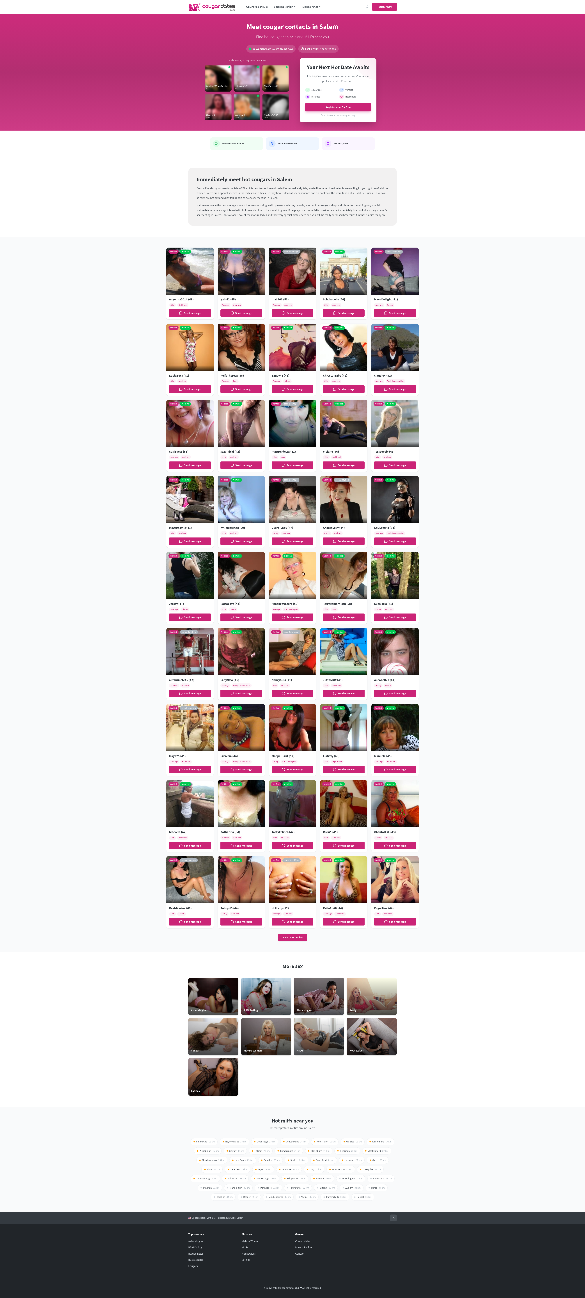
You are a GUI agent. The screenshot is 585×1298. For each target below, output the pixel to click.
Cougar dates (302, 1241)
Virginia (211, 1217)
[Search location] (367, 7)
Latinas (246, 1259)
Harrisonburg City (226, 1217)
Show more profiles (292, 937)
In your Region (303, 1247)
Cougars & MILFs (257, 7)
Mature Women (250, 1241)
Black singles (195, 1253)
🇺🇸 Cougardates (196, 1217)
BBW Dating (195, 1247)
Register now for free (338, 107)
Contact (299, 1253)
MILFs (245, 1247)
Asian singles (195, 1241)
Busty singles (196, 1259)
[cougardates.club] (211, 7)
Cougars (193, 1266)
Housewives (249, 1253)
